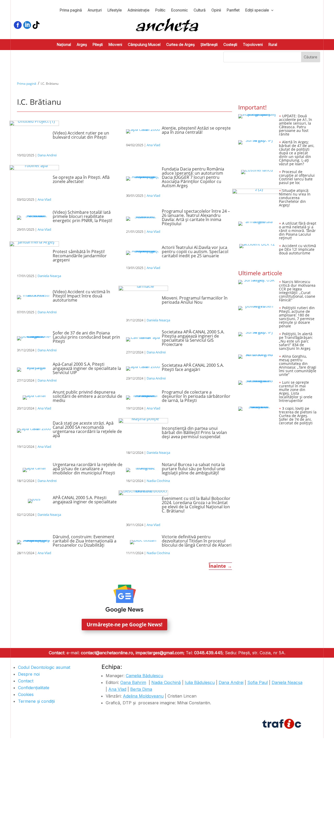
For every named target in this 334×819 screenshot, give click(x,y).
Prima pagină (71, 10)
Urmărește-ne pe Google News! (124, 624)
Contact (25, 680)
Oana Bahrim (133, 682)
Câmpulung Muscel (144, 45)
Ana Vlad (153, 145)
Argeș (82, 45)
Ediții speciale (257, 10)
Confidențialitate (33, 687)
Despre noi (29, 674)
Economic (179, 10)
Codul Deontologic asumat (44, 667)
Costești (230, 45)
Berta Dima (141, 689)
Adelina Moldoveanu (143, 696)
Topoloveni (253, 45)
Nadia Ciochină (166, 682)
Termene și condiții (36, 701)
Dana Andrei (47, 155)
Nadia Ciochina (158, 480)
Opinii (216, 10)
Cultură (200, 10)
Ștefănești (209, 45)
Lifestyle (115, 10)
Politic (160, 10)
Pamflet (233, 10)
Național (64, 45)
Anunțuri (95, 10)
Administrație (139, 10)
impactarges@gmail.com (159, 652)
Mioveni (115, 45)
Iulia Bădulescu (200, 682)
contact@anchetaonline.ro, (107, 652)
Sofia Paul (257, 682)
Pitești (98, 45)
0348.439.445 (208, 652)
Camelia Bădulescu (144, 675)
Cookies (26, 694)
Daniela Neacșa (49, 275)
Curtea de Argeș (180, 45)
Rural (273, 45)
